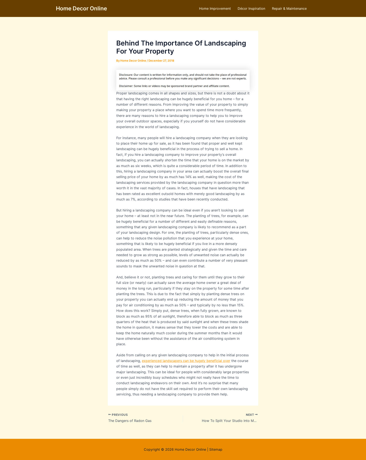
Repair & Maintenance (289, 8)
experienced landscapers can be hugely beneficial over (186, 361)
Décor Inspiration (251, 8)
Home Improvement (215, 8)
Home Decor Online (81, 8)
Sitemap (215, 449)
